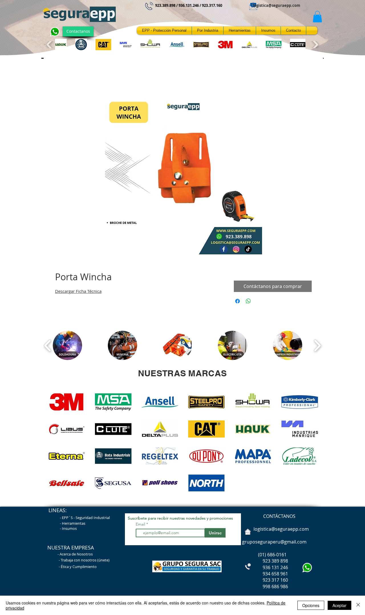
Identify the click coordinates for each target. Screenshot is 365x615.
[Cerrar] (358, 605)
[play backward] (50, 44)
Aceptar (339, 605)
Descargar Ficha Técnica (78, 291)
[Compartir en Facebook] (237, 301)
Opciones (310, 605)
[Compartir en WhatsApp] (248, 301)
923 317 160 (275, 580)
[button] (317, 17)
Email (141, 524)
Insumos (69, 528)
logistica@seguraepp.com (276, 5)
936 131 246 (264, 567)
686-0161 (277, 554)
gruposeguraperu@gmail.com (274, 542)
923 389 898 (264, 561)
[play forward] (314, 44)
